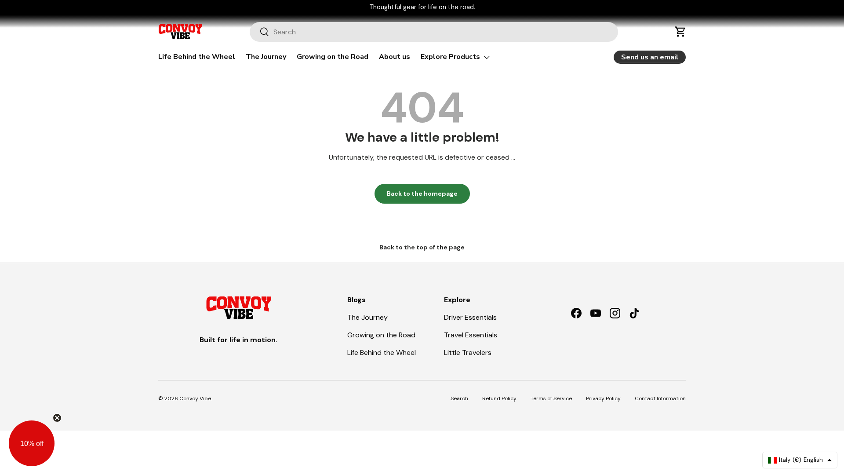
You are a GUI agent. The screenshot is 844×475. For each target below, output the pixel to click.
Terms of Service (551, 398)
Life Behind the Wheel (196, 57)
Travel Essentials (470, 335)
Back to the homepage (422, 193)
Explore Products (450, 57)
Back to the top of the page (422, 247)
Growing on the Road (332, 57)
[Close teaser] (57, 417)
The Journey (266, 57)
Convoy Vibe (195, 398)
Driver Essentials (470, 317)
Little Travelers (467, 352)
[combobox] (434, 32)
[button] (680, 31)
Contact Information (660, 398)
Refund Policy (499, 398)
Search (459, 398)
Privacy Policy (603, 398)
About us (394, 57)
